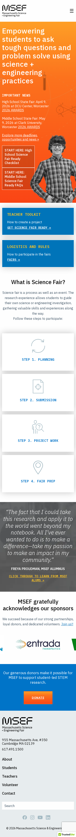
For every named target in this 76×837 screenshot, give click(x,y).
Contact (8, 793)
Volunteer (10, 785)
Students (9, 768)
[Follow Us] (26, 817)
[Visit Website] (38, 644)
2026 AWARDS (13, 110)
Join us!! (67, 624)
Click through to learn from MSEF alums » (38, 578)
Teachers (9, 776)
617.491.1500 (13, 749)
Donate (38, 698)
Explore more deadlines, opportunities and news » (20, 137)
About (7, 759)
